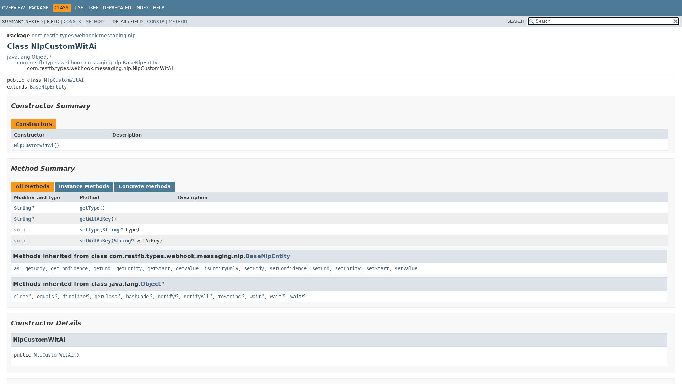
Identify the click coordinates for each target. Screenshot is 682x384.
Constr (72, 21)
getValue (187, 268)
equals (45, 296)
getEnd (101, 268)
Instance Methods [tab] (84, 186)
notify (166, 296)
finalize (74, 296)
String (22, 208)
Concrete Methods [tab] (144, 186)
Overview (13, 7)
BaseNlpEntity (48, 87)
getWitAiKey (95, 219)
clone (21, 296)
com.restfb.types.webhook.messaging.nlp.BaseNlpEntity (87, 62)
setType (89, 230)
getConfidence (69, 268)
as (17, 268)
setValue (406, 268)
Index (142, 7)
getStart (158, 268)
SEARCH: (516, 21)
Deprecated (117, 7)
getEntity (129, 268)
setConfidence (288, 268)
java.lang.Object (27, 57)
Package (39, 7)
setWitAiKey (95, 241)
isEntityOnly (221, 268)
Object (150, 284)
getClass (105, 296)
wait (255, 296)
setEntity (348, 268)
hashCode (137, 296)
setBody (254, 268)
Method (94, 21)
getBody (35, 268)
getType (89, 208)
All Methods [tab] (32, 186)
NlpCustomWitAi (64, 80)
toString (229, 296)
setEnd (320, 268)
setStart (377, 268)
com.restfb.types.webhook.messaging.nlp (84, 35)
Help (158, 7)
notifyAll (196, 296)
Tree (93, 7)
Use (79, 7)
